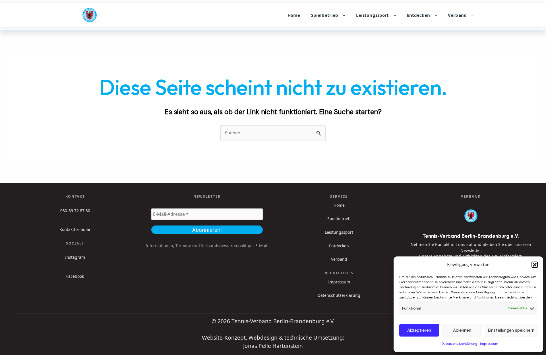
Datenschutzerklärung (459, 343)
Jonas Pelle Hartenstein (273, 346)
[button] (534, 265)
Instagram (75, 257)
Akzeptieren (419, 330)
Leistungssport (372, 15)
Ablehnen (462, 330)
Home (294, 15)
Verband (457, 15)
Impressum (489, 343)
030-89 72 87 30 (75, 210)
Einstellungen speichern (511, 330)
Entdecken (418, 15)
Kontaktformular (75, 229)
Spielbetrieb (324, 15)
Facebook (75, 276)
